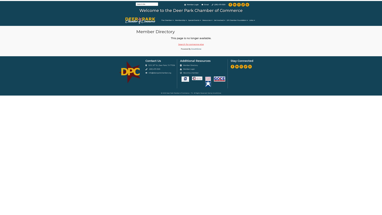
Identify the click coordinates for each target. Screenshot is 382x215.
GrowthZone (196, 49)
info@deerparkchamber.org (160, 73)
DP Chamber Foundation (236, 20)
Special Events (193, 20)
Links (251, 20)
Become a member (191, 73)
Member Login (189, 69)
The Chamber (166, 20)
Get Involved (219, 20)
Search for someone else (191, 44)
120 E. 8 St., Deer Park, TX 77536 (161, 65)
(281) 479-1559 (154, 69)
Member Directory (190, 65)
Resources (206, 20)
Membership (180, 20)
